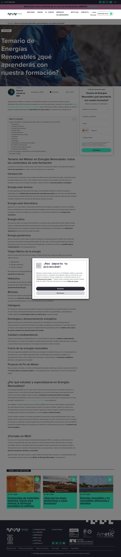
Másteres (31, 12)
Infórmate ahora (103, 14)
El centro (49, 12)
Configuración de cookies (44, 279)
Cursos (40, 12)
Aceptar (60, 288)
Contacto (85, 12)
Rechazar (60, 293)
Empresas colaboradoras (62, 13)
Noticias (75, 12)
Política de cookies (72, 281)
